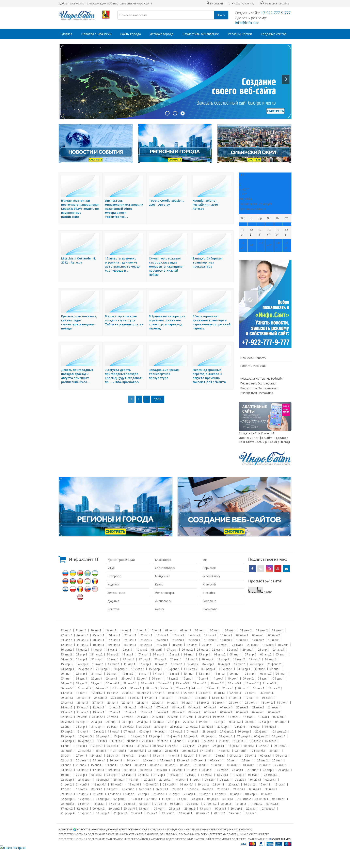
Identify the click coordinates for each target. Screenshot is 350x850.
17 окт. (114, 804)
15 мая (81, 649)
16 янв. (173, 673)
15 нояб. (234, 683)
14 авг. (125, 630)
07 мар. (129, 731)
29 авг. (82, 702)
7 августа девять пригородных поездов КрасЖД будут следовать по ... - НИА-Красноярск (124, 376)
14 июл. (194, 635)
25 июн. (146, 640)
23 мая (222, 645)
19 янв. (127, 673)
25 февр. (274, 664)
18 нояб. (117, 784)
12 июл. (210, 635)
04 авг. (172, 702)
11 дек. (217, 678)
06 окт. (173, 693)
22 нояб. (199, 683)
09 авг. (170, 630)
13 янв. (81, 746)
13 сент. (183, 760)
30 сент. (266, 693)
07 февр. (243, 736)
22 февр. (85, 669)
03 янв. (66, 678)
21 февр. (102, 669)
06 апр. (266, 654)
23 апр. (66, 654)
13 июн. (274, 640)
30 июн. (242, 707)
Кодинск (113, 584)
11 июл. (114, 707)
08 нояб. (261, 799)
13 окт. (81, 693)
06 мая (187, 649)
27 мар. (144, 659)
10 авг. (155, 630)
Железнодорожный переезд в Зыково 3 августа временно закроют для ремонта (209, 376)
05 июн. (242, 712)
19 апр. (204, 722)
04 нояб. (102, 688)
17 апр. (143, 654)
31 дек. (81, 678)
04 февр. (243, 669)
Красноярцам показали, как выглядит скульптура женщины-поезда (79, 322)
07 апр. (250, 654)
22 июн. (194, 640)
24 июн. (162, 640)
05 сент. (268, 698)
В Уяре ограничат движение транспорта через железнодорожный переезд (211, 322)
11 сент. (234, 698)
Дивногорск (163, 601)
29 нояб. (280, 746)
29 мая (162, 645)
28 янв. (132, 741)
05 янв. (266, 673)
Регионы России (240, 34)
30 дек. (158, 746)
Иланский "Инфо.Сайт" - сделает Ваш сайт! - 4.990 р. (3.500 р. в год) (264, 440)
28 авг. (247, 760)
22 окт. (212, 688)
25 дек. (218, 746)
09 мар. (161, 664)
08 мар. (177, 664)
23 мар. (207, 726)
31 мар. (97, 659)
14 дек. (180, 779)
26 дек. (96, 678)
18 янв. (143, 673)
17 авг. (192, 789)
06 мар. (192, 664)
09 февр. (208, 736)
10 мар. (145, 664)
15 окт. (274, 688)
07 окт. (158, 693)
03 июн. (274, 712)
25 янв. (81, 673)
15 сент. (184, 698)
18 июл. (267, 702)
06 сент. (162, 789)
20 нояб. (217, 683)
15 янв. (189, 673)
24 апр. (278, 649)
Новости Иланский (253, 366)
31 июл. (246, 630)
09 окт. (127, 693)
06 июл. (274, 635)
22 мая (172, 717)
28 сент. (128, 789)
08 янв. (250, 673)
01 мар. (192, 731)
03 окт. (219, 693)
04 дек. (66, 683)
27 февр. (227, 731)
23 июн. (178, 640)
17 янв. (158, 673)
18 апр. (127, 654)
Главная (66, 34)
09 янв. (235, 673)
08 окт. (143, 693)
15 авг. (96, 765)
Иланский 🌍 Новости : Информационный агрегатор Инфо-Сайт (104, 829)
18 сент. (134, 698)
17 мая (113, 794)
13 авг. (110, 765)
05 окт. (189, 693)
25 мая (142, 717)
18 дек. (172, 678)
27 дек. (188, 746)
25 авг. (127, 702)
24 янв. (178, 741)
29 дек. (173, 746)
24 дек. (111, 678)
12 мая (126, 649)
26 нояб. (147, 683)
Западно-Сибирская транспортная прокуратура (208, 262)
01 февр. (120, 813)
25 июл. (99, 635)
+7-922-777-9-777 (243, 3)
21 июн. (83, 712)
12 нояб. (252, 683)
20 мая (252, 645)
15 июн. (242, 640)
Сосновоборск (165, 568)
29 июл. (262, 630)
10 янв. (134, 779)
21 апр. (97, 654)
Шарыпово (210, 609)
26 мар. (160, 659)
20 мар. (207, 659)
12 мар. (114, 664)
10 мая (141, 649)
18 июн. (210, 640)
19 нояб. (100, 784)
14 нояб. (223, 751)
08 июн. (194, 712)
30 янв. (260, 669)
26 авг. (112, 702)
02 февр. (85, 741)
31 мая (162, 770)
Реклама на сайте (277, 3)
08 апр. (235, 654)
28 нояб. (130, 683)
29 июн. (83, 640)
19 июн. (99, 712)
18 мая (283, 645)
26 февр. (256, 664)
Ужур (111, 568)
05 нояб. (84, 688)
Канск (159, 584)
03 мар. (224, 664)
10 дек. (233, 678)
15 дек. (152, 813)
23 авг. (142, 702)
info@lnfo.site (247, 22)
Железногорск (165, 593)
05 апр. (281, 654)
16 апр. (158, 654)
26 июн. (130, 640)
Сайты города (130, 34)
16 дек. (187, 678)
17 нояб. (206, 751)
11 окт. (204, 755)
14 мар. (82, 664)
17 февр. (85, 736)
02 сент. (216, 760)
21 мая (237, 645)
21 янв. (97, 673)
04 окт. (204, 693)
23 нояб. (182, 683)
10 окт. (112, 693)
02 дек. (96, 683)
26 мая (207, 645)
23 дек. (126, 678)
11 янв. (219, 673)
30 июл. (219, 702)
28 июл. (278, 630)
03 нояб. (152, 784)
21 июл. (146, 635)
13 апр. (204, 654)
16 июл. (283, 702)
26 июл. (83, 635)
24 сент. (100, 698)
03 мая (202, 649)
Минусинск (162, 576)
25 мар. (176, 659)
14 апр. (189, 654)
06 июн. (226, 712)
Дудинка (113, 601)
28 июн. (99, 640)
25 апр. (127, 722)
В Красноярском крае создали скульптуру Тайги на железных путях (124, 320)
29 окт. (275, 751)
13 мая (111, 649)
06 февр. (261, 736)
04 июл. (194, 707)
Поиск (221, 15)
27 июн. (114, 640)
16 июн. (226, 640)
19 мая (267, 645)
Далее (158, 399)
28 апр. (263, 649)
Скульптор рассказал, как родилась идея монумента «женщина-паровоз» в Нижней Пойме (166, 266)
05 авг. (170, 765)
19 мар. (223, 659)
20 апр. (112, 654)
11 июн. (83, 645)
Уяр (204, 560)
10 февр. (190, 669)
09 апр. (219, 654)
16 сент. (167, 698)
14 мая (96, 649)
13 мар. (98, 664)
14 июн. (258, 640)
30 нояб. (112, 683)
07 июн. (210, 712)
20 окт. (243, 688)
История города (161, 34)
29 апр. (248, 649)
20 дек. (157, 678)
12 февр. (102, 779)
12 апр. (220, 794)
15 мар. (66, 664)
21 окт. (228, 688)
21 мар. (192, 659)
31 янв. (101, 741)
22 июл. (130, 635)
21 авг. (81, 630)
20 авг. (96, 630)
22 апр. (81, 654)
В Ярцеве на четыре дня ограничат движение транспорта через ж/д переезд (167, 322)
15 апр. (173, 654)
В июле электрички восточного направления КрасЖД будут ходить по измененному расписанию (80, 209)
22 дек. (142, 678)
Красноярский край (121, 560)
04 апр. (66, 659)
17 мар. (255, 659)
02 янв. (127, 746)
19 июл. (162, 635)
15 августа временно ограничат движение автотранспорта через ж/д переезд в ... (122, 264)
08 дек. (263, 678)
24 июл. (114, 635)
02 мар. (240, 664)
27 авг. (97, 702)
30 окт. (151, 688)
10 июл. (226, 635)
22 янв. (209, 741)
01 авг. (187, 702)
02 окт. (235, 693)
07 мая (172, 649)
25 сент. (83, 698)
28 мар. (144, 726)
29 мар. (128, 659)
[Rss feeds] (286, 568)
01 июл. (226, 707)
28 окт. (66, 755)
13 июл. (83, 707)
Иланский (216, 3)
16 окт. (143, 755)
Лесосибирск (211, 576)
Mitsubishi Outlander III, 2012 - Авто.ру (78, 260)
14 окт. (66, 693)
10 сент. (251, 698)
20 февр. (120, 669)
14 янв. (66, 746)
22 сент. (117, 698)
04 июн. (130, 645)
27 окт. (166, 688)
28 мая (177, 645)
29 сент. (67, 698)
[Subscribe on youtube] (277, 568)
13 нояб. (134, 784)
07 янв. (152, 799)
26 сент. (116, 760)
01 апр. (81, 726)
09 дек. (248, 678)
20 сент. (149, 760)
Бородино (209, 601)
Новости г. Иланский (96, 34)
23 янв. (193, 741)
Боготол (114, 609)
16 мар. (270, 659)
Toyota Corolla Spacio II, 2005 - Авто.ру (166, 202)
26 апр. (143, 794)
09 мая (159, 808)
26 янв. (66, 673)
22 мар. (143, 775)
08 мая (156, 649)
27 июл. (67, 635)
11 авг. (140, 630)
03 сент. (67, 702)
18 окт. (258, 688)
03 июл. (67, 640)
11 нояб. (269, 683)
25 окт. (182, 688)
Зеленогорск (116, 593)
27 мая (192, 645)
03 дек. (81, 683)
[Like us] (252, 568)
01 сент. (210, 804)
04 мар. (208, 664)
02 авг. (230, 630)
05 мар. (145, 731)
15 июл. (201, 765)
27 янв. (275, 669)
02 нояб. (241, 751)
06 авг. (215, 630)
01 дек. (66, 784)
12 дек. (202, 678)
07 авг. (200, 630)
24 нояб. (165, 683)
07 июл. (162, 707)
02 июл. (210, 707)
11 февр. (173, 736)
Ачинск (160, 609)
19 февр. (67, 736)
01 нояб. (119, 688)
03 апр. (81, 659)
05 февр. (226, 669)
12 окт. (97, 693)
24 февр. (67, 669)
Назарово (114, 576)
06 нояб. (67, 688)
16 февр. (138, 669)
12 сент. (218, 698)
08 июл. (258, 635)
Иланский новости (253, 358)
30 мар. (113, 659)
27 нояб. (84, 751)
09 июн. (114, 645)
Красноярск (163, 560)
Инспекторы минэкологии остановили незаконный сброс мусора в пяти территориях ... (124, 209)
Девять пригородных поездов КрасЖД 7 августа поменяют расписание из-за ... (77, 376)
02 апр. (66, 726)
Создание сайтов (273, 34)
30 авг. (232, 760)
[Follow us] (260, 568)
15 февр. (155, 669)
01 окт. (250, 693)
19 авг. (110, 630)
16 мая (66, 649)
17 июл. (178, 635)
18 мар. (239, 659)
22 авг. (66, 630)
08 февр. (208, 669)
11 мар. (129, 664)
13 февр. (173, 669)
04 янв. (281, 673)
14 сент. (201, 698)
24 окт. (197, 688)
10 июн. (99, 645)
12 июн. (67, 645)
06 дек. (278, 678)
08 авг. (185, 630)
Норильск (209, 568)
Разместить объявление (200, 34)
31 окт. (136, 688)
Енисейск (208, 593)
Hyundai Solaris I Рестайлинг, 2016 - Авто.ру (206, 205)
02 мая (217, 649)
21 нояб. (171, 751)
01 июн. (146, 645)
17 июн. (114, 712)
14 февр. (138, 736)
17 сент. (151, 698)
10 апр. (219, 722)
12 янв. (204, 673)
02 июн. (67, 717)
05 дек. (197, 799)
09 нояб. (203, 813)
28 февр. (209, 731)
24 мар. (192, 726)
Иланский (209, 584)
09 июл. (242, 635)
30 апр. (232, 649)
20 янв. (112, 673)
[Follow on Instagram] (269, 568)
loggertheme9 (279, 839)
